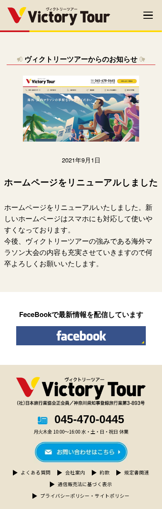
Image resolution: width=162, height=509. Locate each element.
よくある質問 (35, 472)
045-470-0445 (89, 419)
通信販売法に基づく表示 (85, 484)
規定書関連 (136, 472)
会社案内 (75, 472)
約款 (105, 472)
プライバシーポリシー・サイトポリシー (84, 495)
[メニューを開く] (148, 15)
